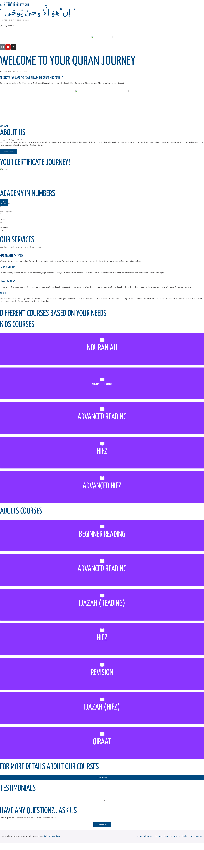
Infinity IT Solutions (51, 836)
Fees (157, 7)
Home (127, 7)
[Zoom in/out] (4, 844)
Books (178, 7)
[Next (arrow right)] (13, 848)
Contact (195, 7)
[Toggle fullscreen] (13, 844)
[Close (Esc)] (31, 844)
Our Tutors (167, 7)
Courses (148, 7)
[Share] (22, 844)
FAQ (186, 7)
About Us (137, 7)
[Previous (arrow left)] (4, 848)
